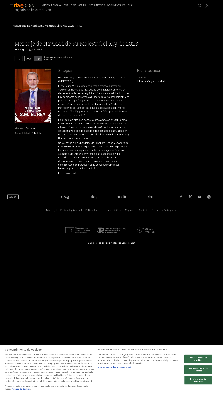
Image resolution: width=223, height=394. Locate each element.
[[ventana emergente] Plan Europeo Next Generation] (77, 234)
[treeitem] (52, 5)
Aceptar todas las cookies (198, 359)
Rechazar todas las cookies (198, 369)
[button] (10, 5)
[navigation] (115, 5)
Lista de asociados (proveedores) (114, 367)
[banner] (27, 5)
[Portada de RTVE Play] (24, 5)
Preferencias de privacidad (198, 380)
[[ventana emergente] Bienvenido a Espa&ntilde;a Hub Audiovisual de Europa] (145, 234)
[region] (111, 369)
